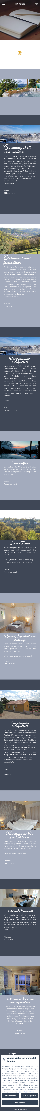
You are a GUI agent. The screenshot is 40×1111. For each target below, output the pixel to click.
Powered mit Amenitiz (20, 1109)
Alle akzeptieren (29, 1096)
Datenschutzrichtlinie (26, 1092)
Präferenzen (20, 1103)
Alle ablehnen (10, 1096)
